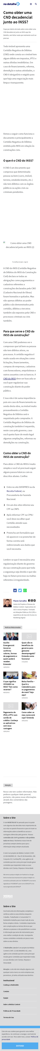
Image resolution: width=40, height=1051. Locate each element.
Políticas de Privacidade (11, 1011)
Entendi (20, 1045)
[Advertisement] (20, 108)
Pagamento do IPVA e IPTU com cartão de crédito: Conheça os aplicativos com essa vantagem (10, 720)
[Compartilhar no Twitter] (20, 590)
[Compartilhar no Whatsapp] (25, 590)
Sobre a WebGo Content (11, 1004)
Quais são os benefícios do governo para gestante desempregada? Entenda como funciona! (28, 650)
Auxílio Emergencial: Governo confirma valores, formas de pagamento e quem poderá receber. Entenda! (10, 653)
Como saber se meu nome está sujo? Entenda (28, 715)
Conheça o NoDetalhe (11, 985)
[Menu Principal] (31, 4)
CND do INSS (9, 378)
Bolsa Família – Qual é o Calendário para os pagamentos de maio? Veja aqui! (28, 688)
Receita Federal (14, 491)
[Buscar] (36, 4)
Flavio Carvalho (20, 601)
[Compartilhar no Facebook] (15, 590)
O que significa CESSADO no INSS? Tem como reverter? (10, 685)
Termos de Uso (8, 1017)
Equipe (5, 998)
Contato (6, 991)
